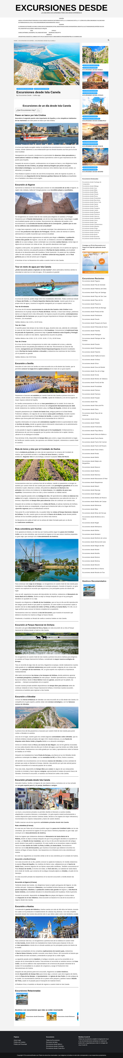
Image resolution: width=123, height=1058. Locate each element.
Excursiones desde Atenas (92, 95)
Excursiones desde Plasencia (91, 304)
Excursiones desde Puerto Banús (92, 438)
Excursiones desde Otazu (90, 409)
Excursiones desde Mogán (90, 523)
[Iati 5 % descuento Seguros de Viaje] (95, 262)
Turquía (44, 28)
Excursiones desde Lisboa (90, 210)
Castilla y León (78, 20)
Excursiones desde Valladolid (91, 218)
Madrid (40, 22)
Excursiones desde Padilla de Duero (93, 356)
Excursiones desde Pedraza (91, 390)
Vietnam (44, 32)
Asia (31, 30)
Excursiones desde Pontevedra (92, 427)
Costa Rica (40, 36)
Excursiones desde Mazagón (91, 494)
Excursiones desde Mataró (90, 486)
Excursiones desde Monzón (91, 565)
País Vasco (56, 22)
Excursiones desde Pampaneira (92, 348)
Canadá (27, 36)
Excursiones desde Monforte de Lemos (94, 538)
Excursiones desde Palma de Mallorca (94, 434)
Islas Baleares (41, 20)
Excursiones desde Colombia (55, 1046)
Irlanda (78, 26)
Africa (54, 30)
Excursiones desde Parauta (91, 344)
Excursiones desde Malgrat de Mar (93, 546)
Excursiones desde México (54, 1044)
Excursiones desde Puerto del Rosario (94, 446)
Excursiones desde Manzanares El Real (94, 478)
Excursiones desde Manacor (91, 467)
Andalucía (21, 20)
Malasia (28, 32)
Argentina (21, 36)
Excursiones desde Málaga (90, 186)
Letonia (87, 26)
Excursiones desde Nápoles (90, 226)
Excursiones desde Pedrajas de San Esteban (93, 339)
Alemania (21, 26)
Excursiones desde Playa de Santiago (94, 292)
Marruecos (52, 32)
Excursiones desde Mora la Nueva (93, 568)
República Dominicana (74, 36)
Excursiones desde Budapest (91, 212)
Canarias (50, 20)
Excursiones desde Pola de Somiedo (93, 285)
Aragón (27, 20)
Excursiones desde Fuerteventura (92, 224)
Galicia (29, 22)
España (61, 18)
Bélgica (32, 26)
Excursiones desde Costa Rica (55, 1048)
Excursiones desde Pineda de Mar (93, 311)
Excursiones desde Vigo (89, 222)
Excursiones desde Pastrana (91, 394)
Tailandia (38, 32)
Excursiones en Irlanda (90, 144)
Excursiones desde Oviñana (91, 359)
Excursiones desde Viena (90, 220)
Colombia (33, 36)
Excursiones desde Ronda (92, 69)
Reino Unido (34, 28)
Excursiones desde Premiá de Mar (93, 382)
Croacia (44, 26)
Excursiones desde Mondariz (91, 534)
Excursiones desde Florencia (91, 214)
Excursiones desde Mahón (90, 457)
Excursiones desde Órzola (90, 375)
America (49, 34)
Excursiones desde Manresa (91, 475)
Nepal (33, 32)
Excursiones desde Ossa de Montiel (93, 367)
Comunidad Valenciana (97, 20)
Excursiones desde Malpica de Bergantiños (91, 462)
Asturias (33, 20)
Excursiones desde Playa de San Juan (94, 296)
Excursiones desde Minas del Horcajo (94, 513)
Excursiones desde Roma (90, 196)
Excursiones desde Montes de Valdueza (94, 379)
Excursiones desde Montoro (91, 557)
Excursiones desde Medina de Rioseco (94, 498)
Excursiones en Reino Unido (91, 118)
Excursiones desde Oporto (90, 204)
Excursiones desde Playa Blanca (92, 430)
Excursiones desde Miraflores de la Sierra (93, 518)
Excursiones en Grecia (89, 93)
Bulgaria (38, 26)
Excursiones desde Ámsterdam (91, 198)
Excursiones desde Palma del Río (93, 405)
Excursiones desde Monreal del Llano (94, 542)
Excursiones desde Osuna (90, 419)
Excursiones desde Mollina (90, 530)
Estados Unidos (52, 36)
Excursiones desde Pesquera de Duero (94, 323)
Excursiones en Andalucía (24, 88)
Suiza (40, 28)
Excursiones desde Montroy (91, 561)
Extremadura (22, 22)
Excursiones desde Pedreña (91, 331)
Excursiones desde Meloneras (91, 505)
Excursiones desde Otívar (90, 363)
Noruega (93, 26)
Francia (62, 26)
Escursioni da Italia (51, 1042)
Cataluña (86, 20)
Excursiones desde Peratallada (92, 386)
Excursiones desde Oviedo (90, 194)
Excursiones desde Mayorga (91, 490)
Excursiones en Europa (90, 90)
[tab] (82, 45)
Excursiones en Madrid (90, 169)
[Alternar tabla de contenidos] (38, 110)
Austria (27, 26)
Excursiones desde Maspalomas (92, 482)
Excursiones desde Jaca (89, 188)
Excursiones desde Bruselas (90, 236)
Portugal (27, 28)
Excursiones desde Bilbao (90, 192)
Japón (24, 32)
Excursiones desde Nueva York (91, 202)
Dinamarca (50, 26)
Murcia (44, 22)
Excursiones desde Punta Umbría (92, 449)
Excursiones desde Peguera (91, 281)
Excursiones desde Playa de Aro (92, 300)
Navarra (50, 22)
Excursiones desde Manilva (91, 471)
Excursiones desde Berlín (90, 234)
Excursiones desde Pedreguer (91, 334)
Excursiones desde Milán (89, 190)
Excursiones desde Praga (90, 228)
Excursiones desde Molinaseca (92, 526)
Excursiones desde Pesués (90, 319)
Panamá (64, 36)
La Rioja (35, 22)
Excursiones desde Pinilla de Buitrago (94, 308)
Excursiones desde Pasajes (91, 398)
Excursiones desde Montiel (90, 549)
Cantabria (56, 20)
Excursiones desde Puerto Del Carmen (94, 442)
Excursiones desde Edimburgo (94, 120)
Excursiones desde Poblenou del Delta (94, 289)
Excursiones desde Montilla (91, 553)
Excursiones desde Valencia (90, 216)
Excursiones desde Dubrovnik (91, 238)
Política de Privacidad (20, 1044)
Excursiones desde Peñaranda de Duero (95, 327)
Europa (61, 24)
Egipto (58, 32)
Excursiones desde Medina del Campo (94, 501)
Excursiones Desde (61, 7)
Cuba (45, 36)
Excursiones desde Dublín (92, 146)
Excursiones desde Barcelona (91, 200)
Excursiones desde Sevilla (90, 206)
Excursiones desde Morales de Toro (93, 572)
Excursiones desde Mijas (90, 509)
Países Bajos (100, 26)
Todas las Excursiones (53, 1040)
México (60, 36)
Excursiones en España (41, 88)
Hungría (72, 26)
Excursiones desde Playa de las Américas (92, 414)
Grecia (67, 26)
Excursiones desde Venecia (90, 232)
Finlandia (57, 26)
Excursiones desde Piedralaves (92, 315)
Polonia (21, 28)
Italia (82, 26)
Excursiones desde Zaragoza (91, 208)
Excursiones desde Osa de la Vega (93, 371)
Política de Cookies (19, 1042)
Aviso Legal (17, 1040)
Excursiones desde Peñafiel (91, 423)
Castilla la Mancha (66, 20)
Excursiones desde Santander (91, 230)
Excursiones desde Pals (89, 402)
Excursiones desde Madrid (92, 171)
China (20, 32)
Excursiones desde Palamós (91, 352)
